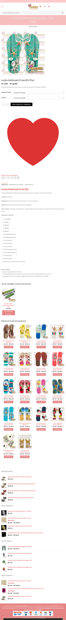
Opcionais (3, 97)
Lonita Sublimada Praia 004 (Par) (25, 341)
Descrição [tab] (4, 184)
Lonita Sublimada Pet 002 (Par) (8, 451)
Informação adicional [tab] (16, 184)
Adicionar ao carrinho (21, 104)
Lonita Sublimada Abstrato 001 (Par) (41, 369)
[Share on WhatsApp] (2, 177)
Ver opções (8, 347)
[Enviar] (62, 12)
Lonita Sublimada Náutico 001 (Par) (8, 423)
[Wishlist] (40, 6)
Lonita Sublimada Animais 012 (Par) (8, 369)
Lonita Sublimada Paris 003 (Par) (8, 341)
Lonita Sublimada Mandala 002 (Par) (57, 396)
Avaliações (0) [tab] (29, 184)
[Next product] (31, 21)
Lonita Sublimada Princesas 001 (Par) (41, 396)
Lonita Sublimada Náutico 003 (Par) (8, 396)
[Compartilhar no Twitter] (9, 177)
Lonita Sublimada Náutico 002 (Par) (41, 341)
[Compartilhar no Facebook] (6, 177)
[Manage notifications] (3, 617)
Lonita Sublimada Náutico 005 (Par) (57, 369)
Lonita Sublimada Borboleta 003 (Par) (41, 423)
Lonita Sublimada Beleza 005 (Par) (57, 341)
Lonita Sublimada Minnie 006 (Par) (24, 369)
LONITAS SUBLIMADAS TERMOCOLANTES (29, 18)
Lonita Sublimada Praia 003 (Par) (25, 423)
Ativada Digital (41, 617)
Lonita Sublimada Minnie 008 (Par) (57, 423)
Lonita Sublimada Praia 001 (15, 189)
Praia (51, 18)
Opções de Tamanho (6, 92)
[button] (2, 6)
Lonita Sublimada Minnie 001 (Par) (24, 396)
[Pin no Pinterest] (15, 177)
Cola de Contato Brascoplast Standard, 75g (8, 305)
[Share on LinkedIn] (18, 177)
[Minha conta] (44, 6)
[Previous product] (34, 21)
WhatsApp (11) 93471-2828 (33, 610)
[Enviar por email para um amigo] (12, 177)
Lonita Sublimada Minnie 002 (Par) (24, 451)
